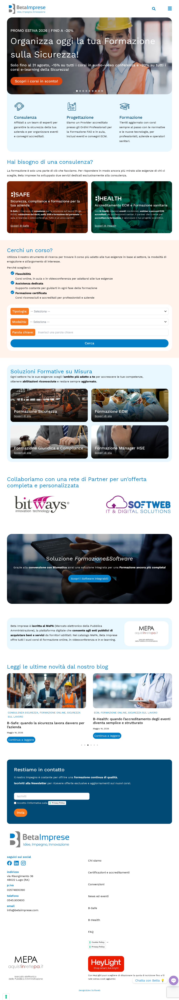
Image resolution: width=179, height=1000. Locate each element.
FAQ (91, 931)
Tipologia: (19, 311)
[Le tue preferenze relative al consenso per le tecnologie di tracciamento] (6, 996)
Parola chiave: (23, 332)
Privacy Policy (58, 803)
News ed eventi (98, 896)
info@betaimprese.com (22, 910)
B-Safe (92, 908)
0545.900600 (15, 900)
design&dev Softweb (89, 990)
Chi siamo (94, 860)
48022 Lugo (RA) (18, 879)
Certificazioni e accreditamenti (109, 872)
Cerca (89, 343)
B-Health (94, 920)
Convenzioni (96, 884)
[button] (165, 8)
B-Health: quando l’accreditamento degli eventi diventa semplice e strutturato (131, 721)
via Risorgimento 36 (20, 876)
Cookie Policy (98, 942)
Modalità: (19, 322)
